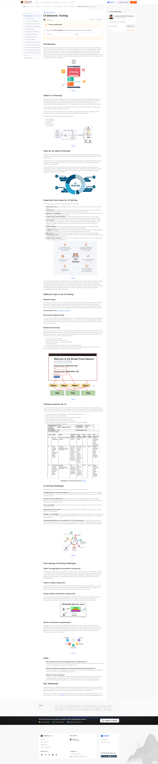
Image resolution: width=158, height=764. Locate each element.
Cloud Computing (101, 705)
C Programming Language (72, 705)
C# (103, 707)
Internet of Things (107, 709)
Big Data (77, 707)
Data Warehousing (96, 709)
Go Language (96, 707)
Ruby (107, 707)
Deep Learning (69, 707)
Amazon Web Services (60, 709)
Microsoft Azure (71, 709)
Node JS (110, 705)
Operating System (86, 707)
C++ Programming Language (87, 705)
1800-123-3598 (76, 754)
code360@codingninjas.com (79, 756)
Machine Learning (59, 707)
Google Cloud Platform (83, 709)
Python (61, 705)
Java (56, 705)
